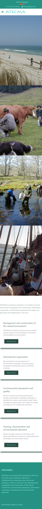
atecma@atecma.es (29, 6)
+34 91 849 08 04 (13, 6)
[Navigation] (2, 12)
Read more (11, 341)
